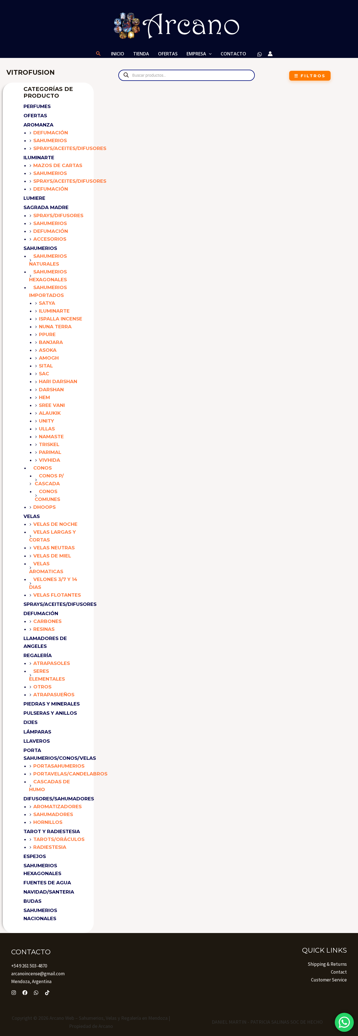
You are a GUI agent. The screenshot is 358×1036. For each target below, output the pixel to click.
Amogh (49, 358)
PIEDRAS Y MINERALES (51, 704)
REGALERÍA (37, 655)
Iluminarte (54, 311)
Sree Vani (52, 405)
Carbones (47, 621)
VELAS (31, 516)
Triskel (49, 444)
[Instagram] (13, 992)
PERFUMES (37, 106)
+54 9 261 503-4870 (29, 966)
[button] (98, 53)
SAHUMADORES (53, 814)
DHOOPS (44, 507)
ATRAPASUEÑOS (53, 694)
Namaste (51, 436)
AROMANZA (38, 125)
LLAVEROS (36, 741)
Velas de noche (55, 524)
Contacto (233, 54)
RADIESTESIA (49, 847)
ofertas (168, 54)
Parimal (50, 452)
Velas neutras (54, 547)
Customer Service (329, 980)
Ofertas (35, 115)
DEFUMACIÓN (40, 613)
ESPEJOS (34, 856)
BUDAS (32, 901)
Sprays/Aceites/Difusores (69, 148)
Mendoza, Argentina (31, 981)
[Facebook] (24, 992)
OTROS (42, 687)
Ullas (47, 429)
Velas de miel (52, 556)
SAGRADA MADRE (46, 207)
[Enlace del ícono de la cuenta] (270, 53)
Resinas (44, 629)
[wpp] (259, 54)
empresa (196, 54)
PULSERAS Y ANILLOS (50, 713)
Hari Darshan (58, 381)
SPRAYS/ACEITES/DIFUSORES (59, 604)
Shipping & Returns (327, 964)
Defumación (50, 132)
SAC (44, 373)
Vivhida (49, 460)
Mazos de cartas (57, 165)
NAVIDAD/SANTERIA (48, 892)
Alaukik (50, 413)
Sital (46, 366)
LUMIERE (34, 198)
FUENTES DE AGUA (47, 882)
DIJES (30, 722)
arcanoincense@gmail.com (38, 974)
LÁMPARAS (37, 732)
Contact (339, 972)
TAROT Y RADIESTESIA (51, 831)
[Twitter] (36, 992)
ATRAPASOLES (51, 663)
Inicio (117, 54)
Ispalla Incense (60, 319)
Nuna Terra (55, 326)
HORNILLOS (47, 822)
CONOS (42, 468)
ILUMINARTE (38, 157)
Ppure (47, 334)
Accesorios (49, 239)
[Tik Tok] (47, 992)
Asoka (47, 350)
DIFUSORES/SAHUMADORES (58, 798)
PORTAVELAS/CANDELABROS (70, 774)
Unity (46, 421)
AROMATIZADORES (57, 806)
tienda (141, 54)
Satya (47, 303)
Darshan (51, 389)
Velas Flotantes (57, 595)
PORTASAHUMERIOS (58, 766)
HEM (44, 397)
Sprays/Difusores (58, 215)
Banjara (51, 342)
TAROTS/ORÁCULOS (58, 839)
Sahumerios (50, 140)
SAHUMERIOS (40, 248)
